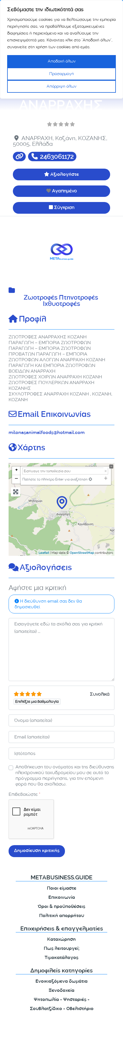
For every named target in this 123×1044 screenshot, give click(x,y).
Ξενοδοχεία (61, 990)
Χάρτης (31, 448)
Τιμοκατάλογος (61, 958)
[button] (17, 251)
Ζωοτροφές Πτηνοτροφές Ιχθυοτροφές (62, 301)
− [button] (16, 479)
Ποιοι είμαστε (61, 888)
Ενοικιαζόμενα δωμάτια (61, 981)
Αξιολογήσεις (46, 568)
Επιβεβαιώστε (24, 794)
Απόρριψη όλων (61, 86)
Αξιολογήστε (64, 174)
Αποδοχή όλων (62, 61)
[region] (61, 49)
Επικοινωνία (61, 897)
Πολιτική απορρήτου (61, 916)
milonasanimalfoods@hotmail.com (47, 433)
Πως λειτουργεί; (62, 949)
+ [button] (16, 470)
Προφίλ (32, 320)
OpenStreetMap (82, 553)
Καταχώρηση (61, 939)
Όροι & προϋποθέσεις (61, 907)
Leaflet (44, 553)
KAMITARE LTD (59, 1034)
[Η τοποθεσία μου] (90, 479)
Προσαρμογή (61, 73)
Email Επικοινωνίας (54, 415)
